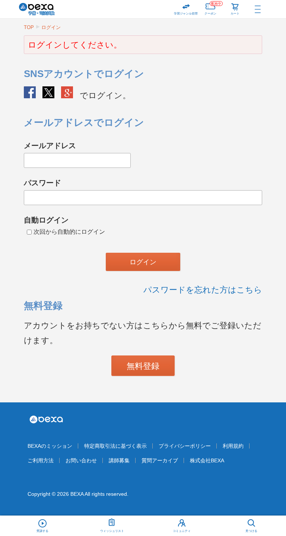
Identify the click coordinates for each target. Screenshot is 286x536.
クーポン (212, 8)
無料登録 (143, 366)
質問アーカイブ (160, 460)
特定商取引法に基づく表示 (115, 446)
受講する (42, 531)
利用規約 (233, 446)
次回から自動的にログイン (69, 232)
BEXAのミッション (50, 446)
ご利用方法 (41, 460)
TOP (29, 27)
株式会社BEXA (207, 460)
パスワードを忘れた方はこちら (202, 289)
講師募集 (119, 460)
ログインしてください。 (75, 45)
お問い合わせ (81, 460)
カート (235, 13)
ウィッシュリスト (112, 531)
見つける (251, 531)
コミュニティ (182, 531)
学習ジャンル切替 (186, 13)
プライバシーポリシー (185, 446)
